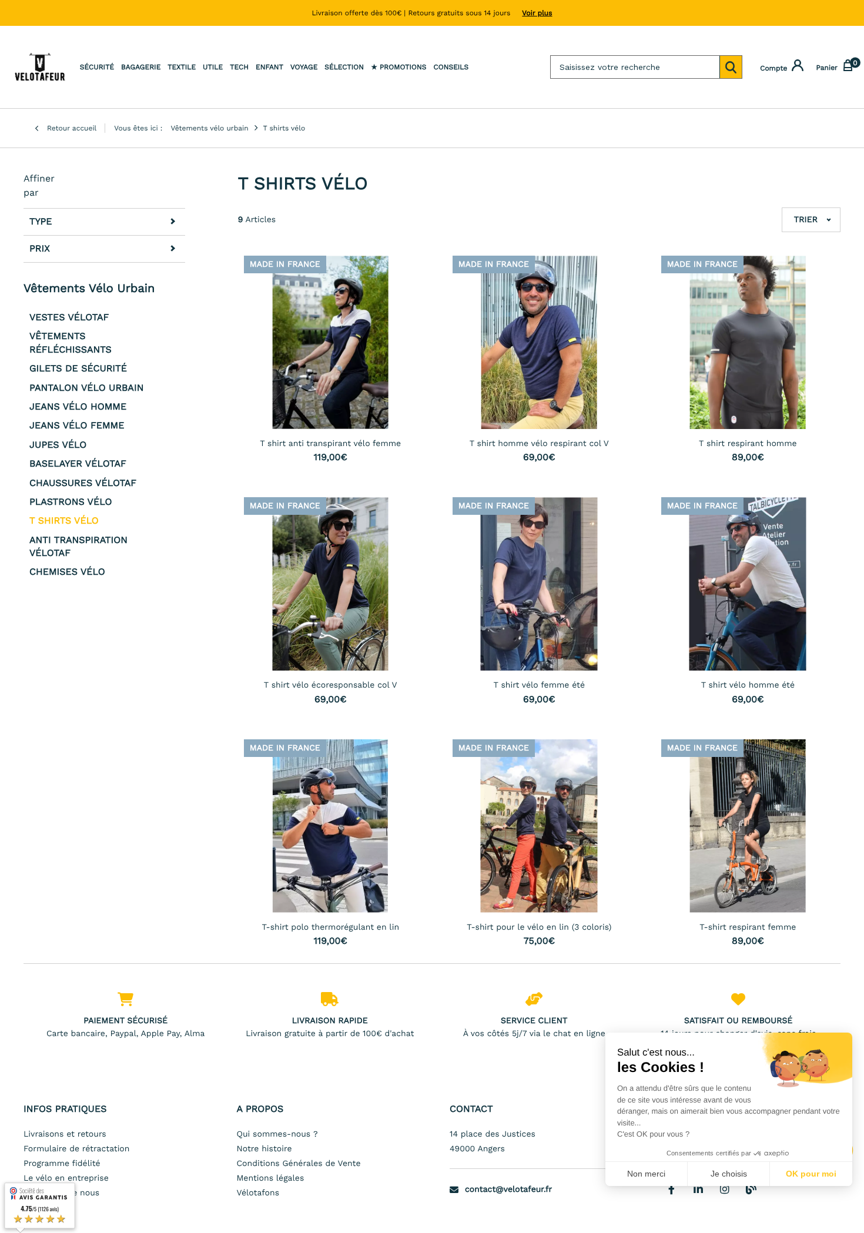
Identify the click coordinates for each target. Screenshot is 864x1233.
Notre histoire (264, 1149)
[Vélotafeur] (40, 67)
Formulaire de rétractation (76, 1149)
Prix (39, 248)
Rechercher (730, 67)
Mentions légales (270, 1178)
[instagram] (725, 1189)
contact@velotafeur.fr (508, 1189)
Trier (806, 220)
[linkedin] (698, 1189)
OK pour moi (811, 1173)
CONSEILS (450, 67)
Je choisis (729, 1173)
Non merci (646, 1173)
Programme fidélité (62, 1163)
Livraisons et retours (65, 1134)
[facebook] (672, 1189)
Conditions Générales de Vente (299, 1163)
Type (40, 221)
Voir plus (537, 13)
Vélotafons (258, 1193)
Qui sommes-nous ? (277, 1134)
